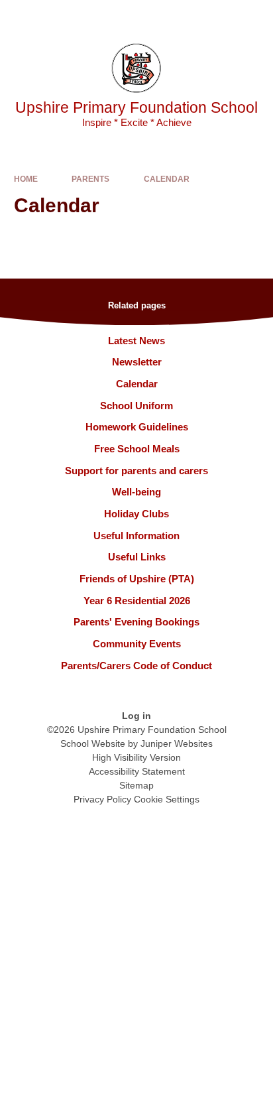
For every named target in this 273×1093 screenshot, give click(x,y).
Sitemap (136, 785)
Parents (90, 179)
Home (26, 179)
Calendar (167, 179)
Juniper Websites (176, 743)
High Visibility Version (136, 757)
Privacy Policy (102, 799)
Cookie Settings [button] (166, 799)
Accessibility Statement (137, 771)
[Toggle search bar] (222, 16)
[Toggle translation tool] (188, 16)
